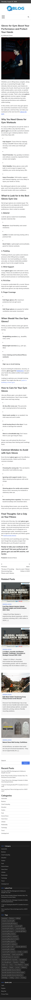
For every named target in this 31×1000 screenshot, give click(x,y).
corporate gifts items (21, 946)
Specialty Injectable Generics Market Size (12, 975)
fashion (22, 962)
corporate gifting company (8, 933)
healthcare (4, 967)
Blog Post (3, 991)
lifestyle (11, 967)
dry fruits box (22, 959)
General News (12, 558)
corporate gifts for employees (9, 944)
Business (3, 801)
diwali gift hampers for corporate (10, 957)
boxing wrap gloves (9, 535)
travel (17, 977)
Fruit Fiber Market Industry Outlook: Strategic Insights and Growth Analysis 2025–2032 (15, 608)
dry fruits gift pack (6, 962)
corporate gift (18, 926)
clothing (18, 918)
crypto (25, 951)
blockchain (4, 918)
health (26, 964)
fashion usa (5, 964)
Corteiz (20, 951)
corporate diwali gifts (7, 926)
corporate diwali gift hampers (9, 923)
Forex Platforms (19, 964)
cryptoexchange (6, 954)
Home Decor (4, 818)
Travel (2, 830)
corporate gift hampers (8, 931)
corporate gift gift (20, 928)
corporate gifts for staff (7, 946)
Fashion (3, 810)
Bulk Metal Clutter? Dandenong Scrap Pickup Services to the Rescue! (14, 697)
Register (3, 988)
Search (3, 760)
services (17, 967)
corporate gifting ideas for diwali (10, 939)
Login (2, 985)
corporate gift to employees (9, 951)
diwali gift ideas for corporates (9, 959)
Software (24, 967)
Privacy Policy (4, 994)
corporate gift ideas (20, 931)
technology (4, 977)
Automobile (4, 798)
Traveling (23, 977)
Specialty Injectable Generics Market (11, 970)
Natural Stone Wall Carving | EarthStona (15, 742)
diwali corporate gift (17, 954)
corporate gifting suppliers (8, 941)
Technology (4, 827)
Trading (12, 977)
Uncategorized (5, 833)
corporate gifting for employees (10, 936)
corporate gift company (8, 928)
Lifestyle (3, 821)
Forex (11, 964)
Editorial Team (8, 35)
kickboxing (20, 371)
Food (2, 813)
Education (3, 807)
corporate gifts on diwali (8, 949)
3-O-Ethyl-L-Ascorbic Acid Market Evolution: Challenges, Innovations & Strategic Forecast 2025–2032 (14, 653)
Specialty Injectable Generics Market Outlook (13, 972)
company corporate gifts (8, 920)
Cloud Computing (5, 804)
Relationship (4, 824)
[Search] (28, 17)
